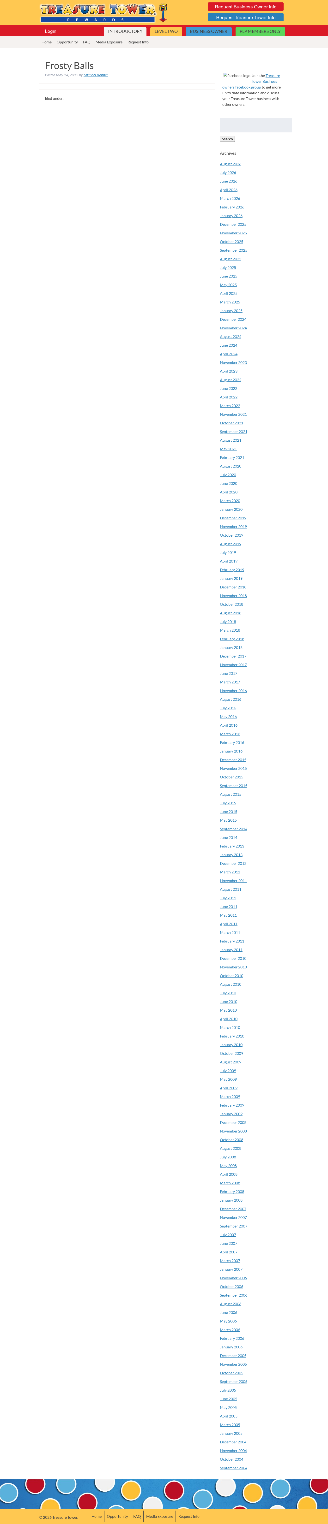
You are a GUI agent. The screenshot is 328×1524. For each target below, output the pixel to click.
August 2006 (230, 1303)
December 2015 (233, 759)
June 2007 (228, 1243)
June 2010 (228, 1001)
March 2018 (230, 630)
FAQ (87, 42)
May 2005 (228, 1407)
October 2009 (231, 1053)
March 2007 (230, 1260)
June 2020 (228, 483)
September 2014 (233, 828)
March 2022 (230, 405)
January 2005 (231, 1433)
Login (50, 31)
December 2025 (233, 224)
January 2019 (231, 578)
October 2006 (231, 1286)
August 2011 (230, 889)
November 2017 (233, 664)
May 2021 (228, 448)
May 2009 (228, 1079)
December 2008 (233, 1122)
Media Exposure (109, 42)
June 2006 (228, 1312)
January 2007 (231, 1269)
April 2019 (228, 561)
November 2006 (233, 1277)
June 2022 (228, 388)
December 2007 (233, 1208)
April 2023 (228, 371)
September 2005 (233, 1381)
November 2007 (233, 1217)
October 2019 (231, 535)
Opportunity (67, 42)
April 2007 (228, 1252)
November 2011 (233, 880)
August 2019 (230, 543)
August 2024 (230, 336)
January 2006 (231, 1347)
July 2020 (228, 474)
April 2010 (228, 1018)
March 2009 (230, 1096)
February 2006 (232, 1338)
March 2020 (230, 500)
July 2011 (228, 897)
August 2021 (230, 440)
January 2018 (231, 647)
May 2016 (228, 716)
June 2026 (228, 181)
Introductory (125, 31)
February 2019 (232, 569)
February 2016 (232, 742)
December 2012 (233, 863)
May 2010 (228, 1010)
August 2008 (230, 1148)
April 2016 (228, 725)
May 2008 (228, 1165)
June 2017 (228, 673)
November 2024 (233, 328)
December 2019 (233, 518)
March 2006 (230, 1329)
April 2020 (228, 492)
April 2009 (228, 1087)
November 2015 (233, 768)
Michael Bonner (96, 74)
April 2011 (228, 923)
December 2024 (233, 319)
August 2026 (230, 163)
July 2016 (228, 708)
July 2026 (228, 172)
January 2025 (231, 310)
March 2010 (230, 1027)
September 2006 (233, 1295)
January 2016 (231, 751)
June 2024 (228, 345)
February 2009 (232, 1105)
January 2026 (231, 215)
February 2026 (232, 207)
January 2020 (231, 509)
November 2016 (233, 690)
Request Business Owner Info (246, 6)
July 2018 (228, 621)
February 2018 (232, 638)
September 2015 (233, 785)
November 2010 (233, 967)
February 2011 (232, 941)
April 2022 (228, 397)
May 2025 (228, 284)
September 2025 (233, 250)
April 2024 (228, 353)
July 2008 (228, 1157)
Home (47, 42)
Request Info (138, 42)
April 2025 (228, 293)
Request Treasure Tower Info (246, 17)
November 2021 (233, 414)
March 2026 (230, 198)
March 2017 (230, 682)
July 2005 (228, 1390)
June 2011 (228, 906)
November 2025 (233, 233)
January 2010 (231, 1044)
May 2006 (228, 1321)
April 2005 (228, 1416)
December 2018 (233, 587)
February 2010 (232, 1036)
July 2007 (228, 1234)
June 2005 (228, 1398)
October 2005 (231, 1372)
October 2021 (231, 423)
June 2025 (228, 276)
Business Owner (208, 31)
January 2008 (231, 1200)
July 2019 (228, 552)
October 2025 (231, 241)
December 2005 (233, 1355)
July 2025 (228, 267)
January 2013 (231, 854)
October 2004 (231, 1459)
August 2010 (230, 984)
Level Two (166, 31)
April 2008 (228, 1174)
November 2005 (233, 1364)
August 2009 (230, 1062)
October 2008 (231, 1139)
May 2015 (228, 820)
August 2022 (230, 379)
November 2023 (233, 362)
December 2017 (233, 656)
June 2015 (228, 811)
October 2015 (231, 777)
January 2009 (231, 1113)
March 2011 (230, 932)
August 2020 (230, 466)
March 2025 (230, 302)
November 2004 (233, 1450)
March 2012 (230, 872)
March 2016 (230, 733)
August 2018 (230, 613)
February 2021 (232, 457)
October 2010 (231, 975)
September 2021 (233, 431)
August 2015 (230, 794)
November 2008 (233, 1131)
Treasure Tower (104, 12)
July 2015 (228, 803)
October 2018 (231, 604)
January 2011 (231, 949)
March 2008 (230, 1182)
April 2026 (228, 189)
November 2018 (233, 595)
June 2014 (228, 837)
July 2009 (228, 1070)
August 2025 (230, 258)
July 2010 (228, 992)
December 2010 (233, 958)
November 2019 (233, 526)
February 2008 (232, 1191)
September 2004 (233, 1467)
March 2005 (230, 1424)
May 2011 (228, 915)
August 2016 (230, 699)
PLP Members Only (260, 31)
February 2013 (232, 846)
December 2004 (233, 1442)
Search (227, 138)
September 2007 (233, 1226)
